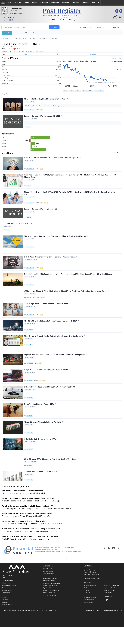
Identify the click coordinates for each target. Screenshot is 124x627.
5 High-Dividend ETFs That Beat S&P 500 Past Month (47, 370)
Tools (35, 33)
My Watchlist (101, 27)
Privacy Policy (63, 551)
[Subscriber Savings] (20, 19)
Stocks (17, 33)
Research (93, 54)
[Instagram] (118, 550)
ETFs (26, 33)
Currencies (32, 38)
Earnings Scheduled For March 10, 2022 (41, 209)
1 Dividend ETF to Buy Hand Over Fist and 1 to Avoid (46, 99)
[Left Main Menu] (3, 2)
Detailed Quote (116, 58)
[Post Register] (4, 12)
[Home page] (62, 12)
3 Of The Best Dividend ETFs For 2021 (19, 223)
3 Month (85, 90)
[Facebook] (109, 550)
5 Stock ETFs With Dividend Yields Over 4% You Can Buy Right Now (52, 158)
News (24, 38)
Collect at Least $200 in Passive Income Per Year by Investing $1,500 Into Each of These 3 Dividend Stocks (69, 274)
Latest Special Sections (16, 13)
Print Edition (53, 20)
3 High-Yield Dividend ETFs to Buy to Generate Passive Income (51, 257)
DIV (38, 43)
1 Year (90, 90)
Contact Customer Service (92, 578)
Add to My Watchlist (38, 51)
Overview (17, 38)
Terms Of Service (75, 551)
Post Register (14, 11)
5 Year (102, 90)
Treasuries (53, 38)
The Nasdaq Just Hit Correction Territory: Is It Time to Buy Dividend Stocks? (56, 236)
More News (117, 94)
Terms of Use (43, 610)
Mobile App (72, 20)
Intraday (65, 90)
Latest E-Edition (16, 8)
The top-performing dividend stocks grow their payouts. (44, 106)
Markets (7, 33)
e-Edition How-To (62, 20)
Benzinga (29, 126)
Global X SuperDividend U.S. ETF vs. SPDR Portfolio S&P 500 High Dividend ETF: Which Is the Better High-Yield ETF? (69, 193)
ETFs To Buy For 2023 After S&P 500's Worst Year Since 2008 (50, 387)
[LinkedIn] (114, 550)
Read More (117, 153)
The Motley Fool (30, 109)
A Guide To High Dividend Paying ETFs (41, 439)
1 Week (72, 90)
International (43, 38)
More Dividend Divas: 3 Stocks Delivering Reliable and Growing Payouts (54, 336)
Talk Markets (29, 380)
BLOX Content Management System (102, 610)
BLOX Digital (118, 610)
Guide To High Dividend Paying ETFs (40, 404)
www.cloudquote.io (68, 547)
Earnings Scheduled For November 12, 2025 (43, 116)
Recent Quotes (84, 27)
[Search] (121, 2)
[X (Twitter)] (104, 550)
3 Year (96, 90)
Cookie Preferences (8, 575)
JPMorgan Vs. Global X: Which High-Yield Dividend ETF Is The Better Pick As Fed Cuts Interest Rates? (66, 291)
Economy (43, 297)
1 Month (78, 90)
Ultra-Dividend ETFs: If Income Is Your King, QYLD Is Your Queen (51, 459)
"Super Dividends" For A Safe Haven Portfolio (43, 422)
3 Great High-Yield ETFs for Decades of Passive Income (47, 304)
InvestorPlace (30, 329)
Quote (25, 54)
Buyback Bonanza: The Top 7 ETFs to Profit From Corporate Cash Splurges (55, 355)
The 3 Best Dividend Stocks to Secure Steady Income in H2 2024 (51, 321)
